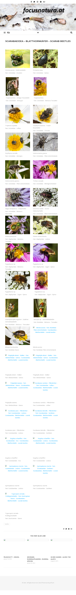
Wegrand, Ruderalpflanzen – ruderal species (37, 559)
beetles (7, 524)
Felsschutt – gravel (11, 557)
